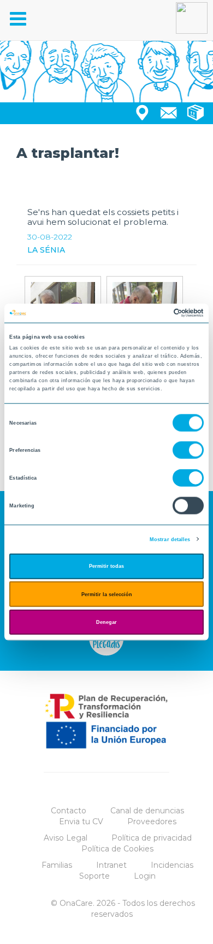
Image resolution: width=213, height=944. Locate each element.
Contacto (68, 811)
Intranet (111, 865)
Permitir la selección (106, 594)
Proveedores (151, 821)
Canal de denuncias (147, 811)
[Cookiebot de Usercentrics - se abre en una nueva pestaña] (156, 313)
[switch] (188, 450)
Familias (57, 865)
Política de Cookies (117, 849)
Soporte (94, 876)
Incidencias (172, 865)
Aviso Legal (65, 838)
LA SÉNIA (46, 250)
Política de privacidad (151, 838)
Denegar (106, 622)
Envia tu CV (81, 821)
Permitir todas (106, 566)
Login (145, 876)
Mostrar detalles (170, 539)
